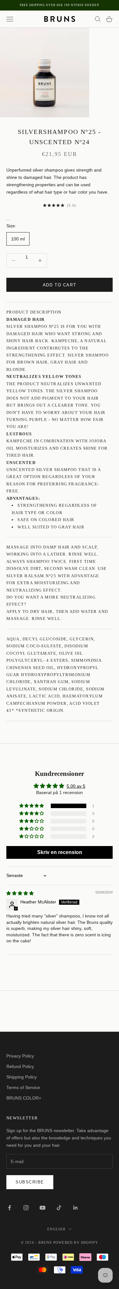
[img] (20, 893)
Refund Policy (20, 1066)
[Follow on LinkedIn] (75, 1207)
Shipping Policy (21, 1076)
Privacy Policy (20, 1055)
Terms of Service (23, 1087)
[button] (32, 806)
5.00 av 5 (76, 786)
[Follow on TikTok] (59, 1207)
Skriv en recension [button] (59, 852)
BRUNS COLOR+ (23, 1098)
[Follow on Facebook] (9, 1207)
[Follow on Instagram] (26, 1207)
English (56, 1229)
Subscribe (30, 1182)
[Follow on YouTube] (42, 1207)
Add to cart (59, 285)
